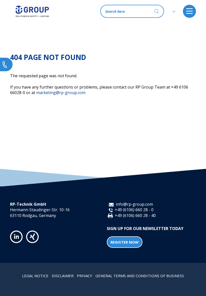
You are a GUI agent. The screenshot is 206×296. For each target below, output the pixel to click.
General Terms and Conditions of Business (139, 275)
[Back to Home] (32, 11)
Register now (125, 242)
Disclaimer (63, 275)
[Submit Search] (156, 11)
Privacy (84, 275)
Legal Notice (35, 275)
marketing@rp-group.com (60, 92)
